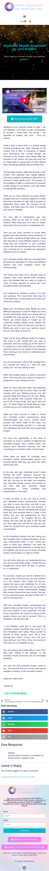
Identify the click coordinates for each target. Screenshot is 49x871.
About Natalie (16, 853)
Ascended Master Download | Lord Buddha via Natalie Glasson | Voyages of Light (25, 757)
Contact (40, 853)
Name (5, 812)
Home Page (7, 853)
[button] (24, 16)
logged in (17, 771)
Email (5, 820)
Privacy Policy (22, 855)
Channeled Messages (29, 853)
